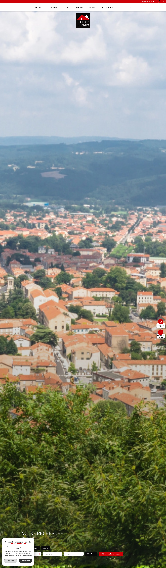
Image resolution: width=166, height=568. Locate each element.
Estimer (45, 548)
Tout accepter (25, 561)
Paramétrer (10, 561)
